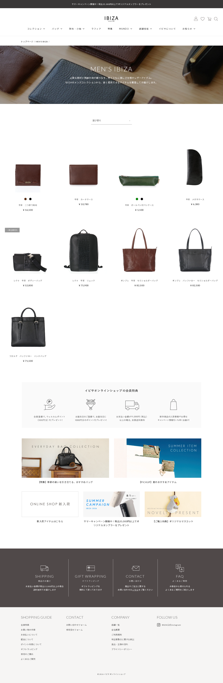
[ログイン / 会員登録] (196, 19)
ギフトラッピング (29, 649)
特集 (110, 28)
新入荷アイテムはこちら (50, 521)
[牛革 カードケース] (84, 190)
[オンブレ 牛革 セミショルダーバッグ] (139, 271)
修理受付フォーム (74, 630)
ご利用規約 (117, 634)
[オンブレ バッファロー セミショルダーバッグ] (195, 271)
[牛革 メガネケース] (195, 190)
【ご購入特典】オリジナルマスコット (173, 521)
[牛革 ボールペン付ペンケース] (139, 190)
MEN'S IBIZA (42, 41)
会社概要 (116, 630)
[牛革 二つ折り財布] (28, 190)
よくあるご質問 (28, 659)
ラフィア (96, 28)
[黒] (30, 199)
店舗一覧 (116, 625)
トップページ (27, 41)
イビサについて (167, 28)
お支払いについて (29, 634)
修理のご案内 (27, 654)
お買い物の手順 (28, 630)
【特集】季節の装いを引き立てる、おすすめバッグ (65, 482)
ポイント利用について (31, 644)
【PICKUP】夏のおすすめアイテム (158, 482)
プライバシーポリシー (122, 649)
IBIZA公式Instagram (171, 625)
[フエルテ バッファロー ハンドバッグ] (28, 346)
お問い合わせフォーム (76, 625)
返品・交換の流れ (120, 644)
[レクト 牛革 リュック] (84, 271)
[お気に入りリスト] (202, 19)
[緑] (137, 199)
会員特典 (25, 625)
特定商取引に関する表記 (123, 639)
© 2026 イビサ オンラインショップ (111, 674)
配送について (27, 639)
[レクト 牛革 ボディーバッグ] (28, 271)
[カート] (209, 19)
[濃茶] (25, 199)
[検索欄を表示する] (216, 19)
